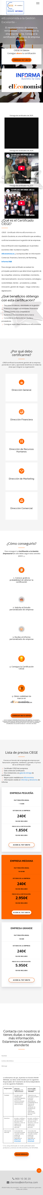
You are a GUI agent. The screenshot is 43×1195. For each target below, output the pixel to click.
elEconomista (29, 777)
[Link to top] (39, 1170)
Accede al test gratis (21, 845)
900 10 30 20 (22, 1178)
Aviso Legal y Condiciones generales (30, 1187)
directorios (34, 780)
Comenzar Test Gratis (21, 60)
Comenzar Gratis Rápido (21, 716)
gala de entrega (26, 773)
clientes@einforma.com (23, 1182)
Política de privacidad (12, 1187)
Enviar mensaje (21, 1154)
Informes (24, 780)
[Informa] (28, 76)
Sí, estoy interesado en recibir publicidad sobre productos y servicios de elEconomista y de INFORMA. (20, 1147)
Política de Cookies (22, 1189)
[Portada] (21, 7)
